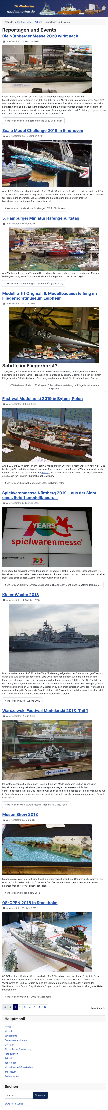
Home (8, 1026)
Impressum (10, 1071)
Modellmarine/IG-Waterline (19, 1067)
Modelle (9, 1031)
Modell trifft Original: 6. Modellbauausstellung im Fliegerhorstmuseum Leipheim (49, 296)
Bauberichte (11, 1035)
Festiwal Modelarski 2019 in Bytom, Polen (42, 398)
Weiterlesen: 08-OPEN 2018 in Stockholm (28, 996)
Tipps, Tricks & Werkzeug (18, 1049)
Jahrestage (10, 1062)
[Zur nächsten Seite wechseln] (39, 1007)
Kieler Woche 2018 (20, 594)
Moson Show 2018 (20, 814)
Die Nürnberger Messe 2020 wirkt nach (40, 36)
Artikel (8, 1058)
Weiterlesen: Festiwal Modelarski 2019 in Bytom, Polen (35, 483)
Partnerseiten (12, 1076)
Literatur (9, 1044)
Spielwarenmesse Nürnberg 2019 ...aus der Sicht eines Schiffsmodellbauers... (49, 495)
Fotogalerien (11, 1053)
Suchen (41, 1095)
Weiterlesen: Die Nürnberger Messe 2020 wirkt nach (34, 120)
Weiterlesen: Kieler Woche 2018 (23, 700)
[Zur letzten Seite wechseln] (45, 1007)
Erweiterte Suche (14, 1103)
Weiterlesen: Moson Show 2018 (23, 892)
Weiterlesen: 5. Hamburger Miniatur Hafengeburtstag (34, 283)
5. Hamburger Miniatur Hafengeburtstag (40, 218)
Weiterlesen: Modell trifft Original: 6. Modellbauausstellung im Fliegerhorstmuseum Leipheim (55, 387)
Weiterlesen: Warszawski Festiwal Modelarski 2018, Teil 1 (36, 804)
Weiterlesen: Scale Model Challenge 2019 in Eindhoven (35, 208)
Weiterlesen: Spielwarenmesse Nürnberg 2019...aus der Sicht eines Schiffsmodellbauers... (53, 584)
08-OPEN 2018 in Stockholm (30, 902)
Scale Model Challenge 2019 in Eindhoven (42, 130)
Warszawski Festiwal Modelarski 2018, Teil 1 (45, 710)
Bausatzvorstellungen (16, 1040)
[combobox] (19, 1095)
